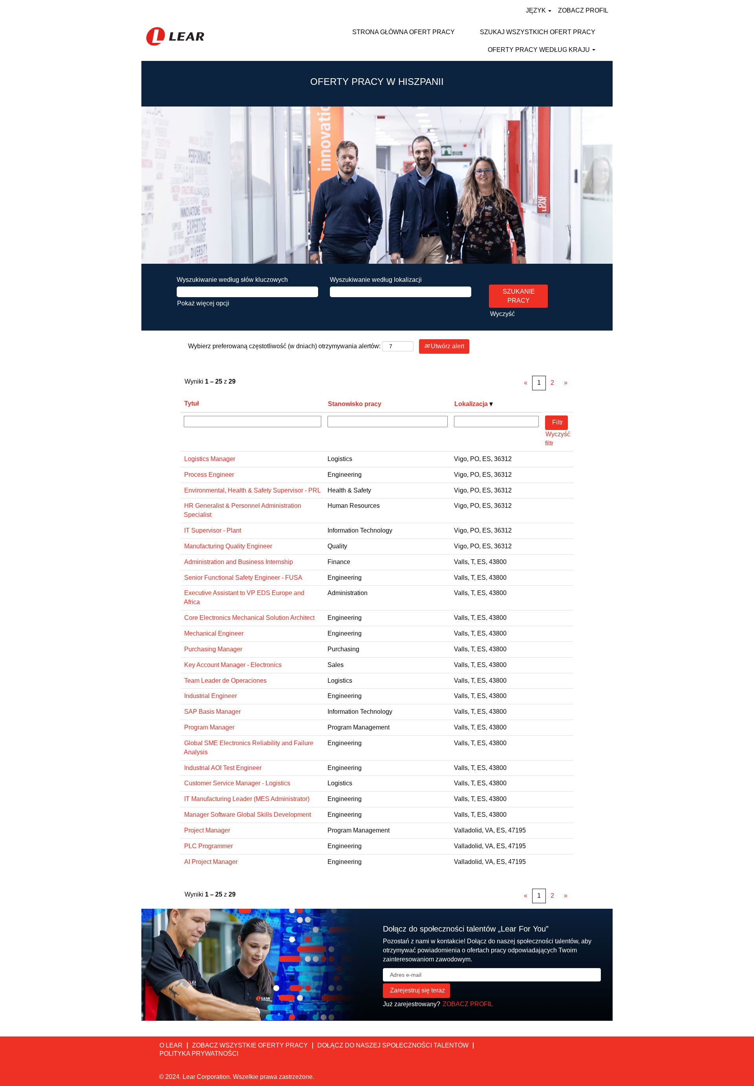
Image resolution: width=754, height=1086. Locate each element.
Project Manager (207, 830)
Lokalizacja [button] (471, 404)
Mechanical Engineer (213, 633)
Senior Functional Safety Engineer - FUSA (243, 577)
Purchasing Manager (213, 649)
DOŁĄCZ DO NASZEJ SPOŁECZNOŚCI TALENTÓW (393, 1045)
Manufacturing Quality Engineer (228, 546)
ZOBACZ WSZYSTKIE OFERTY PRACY (250, 1045)
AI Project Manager (211, 861)
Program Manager (209, 727)
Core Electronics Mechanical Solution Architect (249, 617)
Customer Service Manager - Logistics (237, 783)
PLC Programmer (208, 846)
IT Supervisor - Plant (212, 530)
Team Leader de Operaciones (225, 680)
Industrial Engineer (210, 696)
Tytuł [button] (191, 403)
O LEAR (171, 1045)
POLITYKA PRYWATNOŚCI (198, 1053)
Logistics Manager (209, 459)
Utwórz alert (446, 346)
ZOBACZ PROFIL (583, 10)
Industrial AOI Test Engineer (223, 767)
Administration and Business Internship (238, 562)
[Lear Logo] (175, 36)
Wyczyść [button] (502, 314)
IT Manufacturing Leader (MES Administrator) (246, 799)
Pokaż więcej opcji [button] (203, 303)
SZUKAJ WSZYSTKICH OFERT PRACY (537, 32)
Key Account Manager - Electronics (233, 665)
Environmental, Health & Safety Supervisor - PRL (252, 490)
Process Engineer (209, 474)
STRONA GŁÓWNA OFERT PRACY (403, 32)
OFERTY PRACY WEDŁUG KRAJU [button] (539, 49)
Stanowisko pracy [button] (354, 404)
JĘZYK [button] (536, 10)
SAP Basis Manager (212, 711)
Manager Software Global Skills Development (247, 814)
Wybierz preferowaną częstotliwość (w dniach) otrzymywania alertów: (284, 346)
